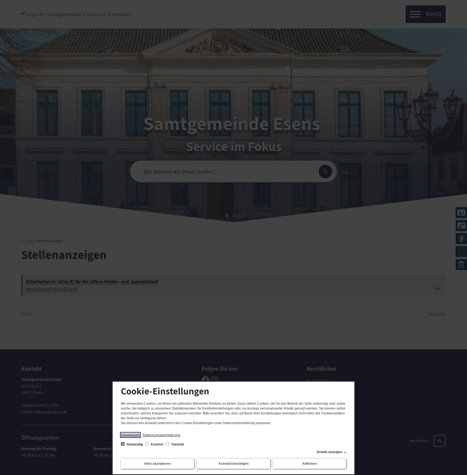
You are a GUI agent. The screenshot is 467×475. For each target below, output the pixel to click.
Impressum (130, 435)
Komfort (157, 444)
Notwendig (135, 444)
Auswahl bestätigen (233, 464)
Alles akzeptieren (157, 464)
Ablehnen (309, 464)
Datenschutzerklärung (161, 435)
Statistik (177, 444)
